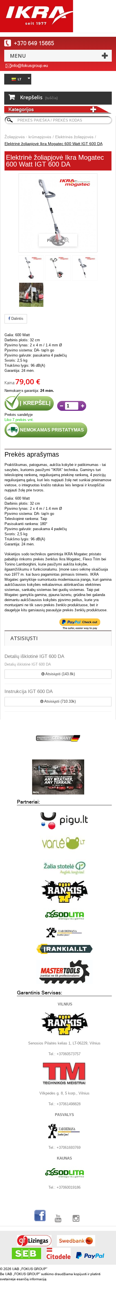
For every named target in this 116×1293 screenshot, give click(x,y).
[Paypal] (90, 1255)
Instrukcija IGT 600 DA (29, 691)
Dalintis (16, 318)
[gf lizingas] (34, 1240)
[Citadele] (58, 1253)
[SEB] (26, 1253)
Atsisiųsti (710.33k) (59, 701)
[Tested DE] (58, 737)
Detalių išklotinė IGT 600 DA (34, 656)
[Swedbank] (76, 1240)
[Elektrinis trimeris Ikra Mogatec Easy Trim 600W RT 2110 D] (31, 268)
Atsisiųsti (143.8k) (59, 674)
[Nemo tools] (58, 777)
